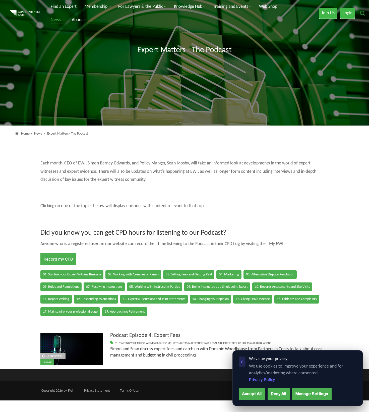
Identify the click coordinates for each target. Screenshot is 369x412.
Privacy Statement (97, 391)
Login (347, 13)
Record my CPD (58, 259)
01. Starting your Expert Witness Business (141, 343)
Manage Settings (311, 393)
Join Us (328, 13)
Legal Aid (216, 343)
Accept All (252, 393)
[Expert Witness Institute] (25, 13)
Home (25, 134)
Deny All (278, 393)
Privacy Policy (262, 380)
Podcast (47, 362)
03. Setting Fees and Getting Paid (188, 343)
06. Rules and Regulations (254, 343)
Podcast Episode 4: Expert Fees (145, 335)
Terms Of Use (129, 391)
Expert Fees (230, 343)
